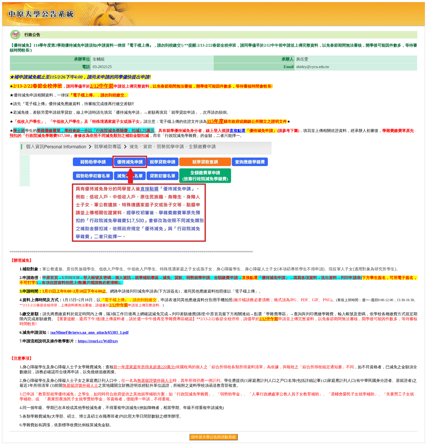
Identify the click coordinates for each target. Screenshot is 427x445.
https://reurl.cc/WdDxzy (98, 341)
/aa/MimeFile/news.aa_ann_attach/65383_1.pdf (89, 332)
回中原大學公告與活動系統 (213, 437)
